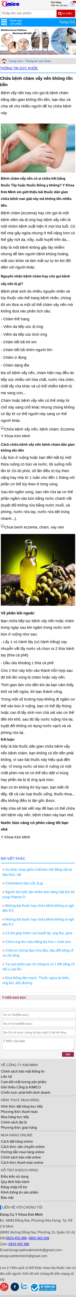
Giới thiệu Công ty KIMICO (21, 1087)
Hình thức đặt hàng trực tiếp (22, 1106)
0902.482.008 (38, 1238)
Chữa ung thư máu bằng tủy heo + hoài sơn (38, 942)
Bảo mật (7, 1197)
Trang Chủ (67, 22)
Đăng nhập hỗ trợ (14, 1187)
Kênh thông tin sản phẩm (19, 1192)
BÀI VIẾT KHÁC (13, 858)
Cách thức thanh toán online (22, 1162)
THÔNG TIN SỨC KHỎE (19, 68)
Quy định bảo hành (15, 1182)
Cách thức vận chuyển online (23, 1147)
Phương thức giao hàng (19, 1127)
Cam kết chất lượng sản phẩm (23, 1082)
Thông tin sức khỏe (38, 61)
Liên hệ (6, 1076)
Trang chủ (15, 61)
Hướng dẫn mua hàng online (22, 1152)
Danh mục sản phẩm (16, 22)
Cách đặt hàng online (17, 1141)
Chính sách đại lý (14, 1122)
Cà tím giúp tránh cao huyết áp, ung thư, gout (38, 933)
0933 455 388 (18, 1244)
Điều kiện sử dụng (14, 1176)
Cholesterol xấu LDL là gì (24, 883)
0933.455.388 (16, 1238)
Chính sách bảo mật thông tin (23, 1071)
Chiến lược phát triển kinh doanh (25, 1092)
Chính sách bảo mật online (21, 1157)
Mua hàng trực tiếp (15, 1117)
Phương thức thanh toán (19, 1112)
